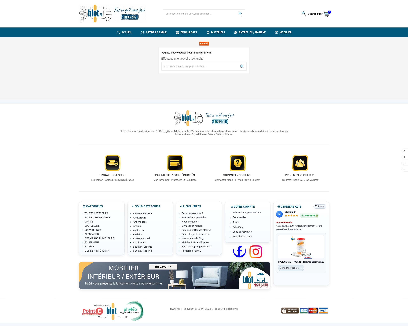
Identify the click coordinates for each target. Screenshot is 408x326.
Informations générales (194, 217)
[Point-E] (112, 310)
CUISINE (89, 221)
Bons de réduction (242, 231)
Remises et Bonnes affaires (196, 230)
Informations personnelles (247, 212)
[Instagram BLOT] (256, 252)
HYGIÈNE (89, 246)
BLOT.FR (175, 308)
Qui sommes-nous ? (192, 213)
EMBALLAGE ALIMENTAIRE (99, 238)
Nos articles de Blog (192, 238)
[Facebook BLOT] (239, 252)
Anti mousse (140, 221)
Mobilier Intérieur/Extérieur (196, 242)
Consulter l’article (291, 267)
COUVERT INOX (92, 230)
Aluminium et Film (143, 213)
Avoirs (236, 222)
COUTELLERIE (92, 225)
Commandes (239, 217)
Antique (137, 226)
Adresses (238, 227)
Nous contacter (190, 221)
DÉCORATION (91, 234)
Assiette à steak (141, 238)
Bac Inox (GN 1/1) (142, 246)
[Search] (240, 13)
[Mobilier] (174, 275)
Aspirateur (138, 230)
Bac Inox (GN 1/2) (142, 250)
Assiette (137, 234)
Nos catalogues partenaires (196, 246)
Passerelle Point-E (191, 250)
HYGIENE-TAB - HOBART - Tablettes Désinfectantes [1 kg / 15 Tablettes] (301, 262)
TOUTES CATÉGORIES (96, 213)
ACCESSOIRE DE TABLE (97, 217)
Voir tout (320, 206)
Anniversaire (139, 217)
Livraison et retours (192, 225)
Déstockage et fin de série (195, 234)
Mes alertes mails (242, 236)
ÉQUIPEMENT (91, 242)
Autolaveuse (139, 242)
